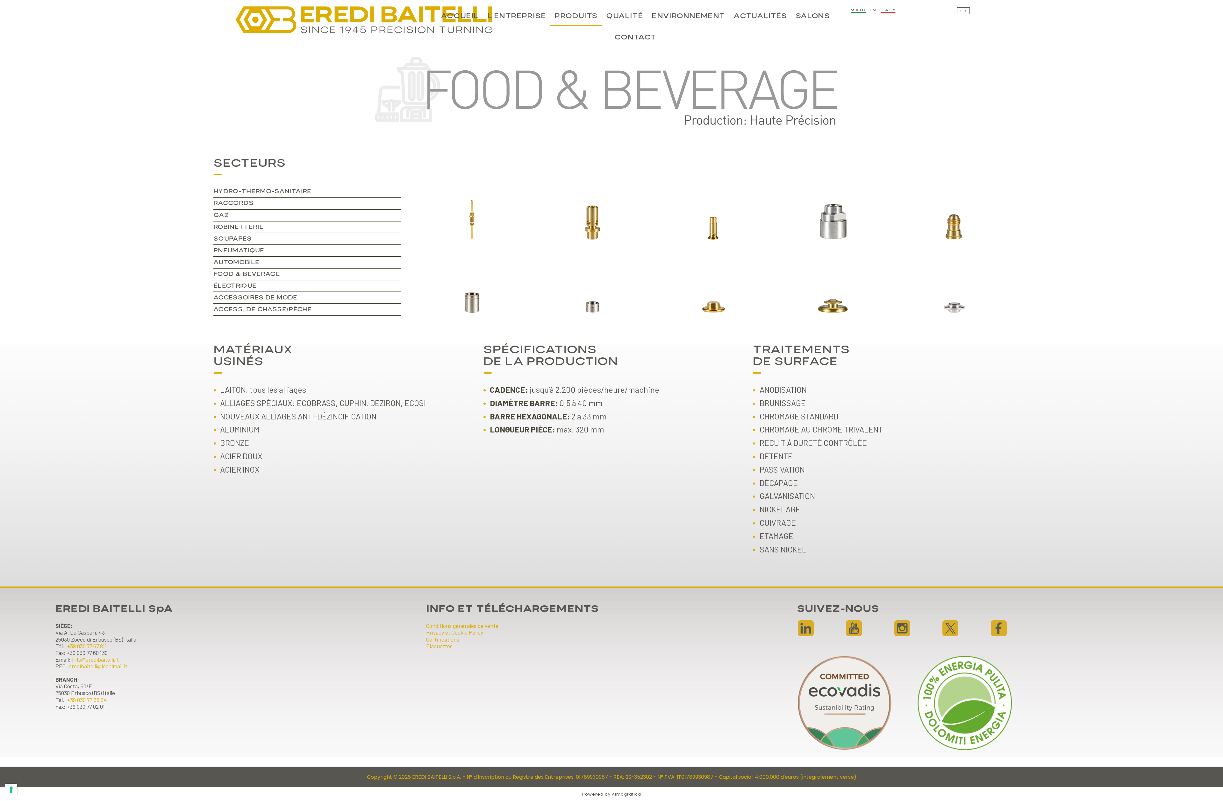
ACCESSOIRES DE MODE (255, 297)
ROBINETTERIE (238, 227)
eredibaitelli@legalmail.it (98, 666)
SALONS (813, 16)
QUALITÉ (624, 16)
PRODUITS (575, 16)
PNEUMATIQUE (238, 250)
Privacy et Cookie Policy (454, 632)
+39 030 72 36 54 (87, 699)
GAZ (221, 215)
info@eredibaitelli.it (95, 659)
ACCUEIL (460, 16)
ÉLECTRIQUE (234, 286)
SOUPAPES (232, 239)
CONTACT (635, 37)
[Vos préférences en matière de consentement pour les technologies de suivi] (11, 790)
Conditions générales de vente (462, 625)
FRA (963, 11)
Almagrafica (626, 794)
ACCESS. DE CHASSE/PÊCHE (262, 309)
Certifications (442, 639)
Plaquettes (439, 646)
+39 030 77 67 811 (87, 646)
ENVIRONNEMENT (688, 16)
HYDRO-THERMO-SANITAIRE (262, 191)
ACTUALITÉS (760, 16)
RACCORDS (233, 203)
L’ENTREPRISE (516, 16)
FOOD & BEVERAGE (246, 274)
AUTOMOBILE (236, 262)
